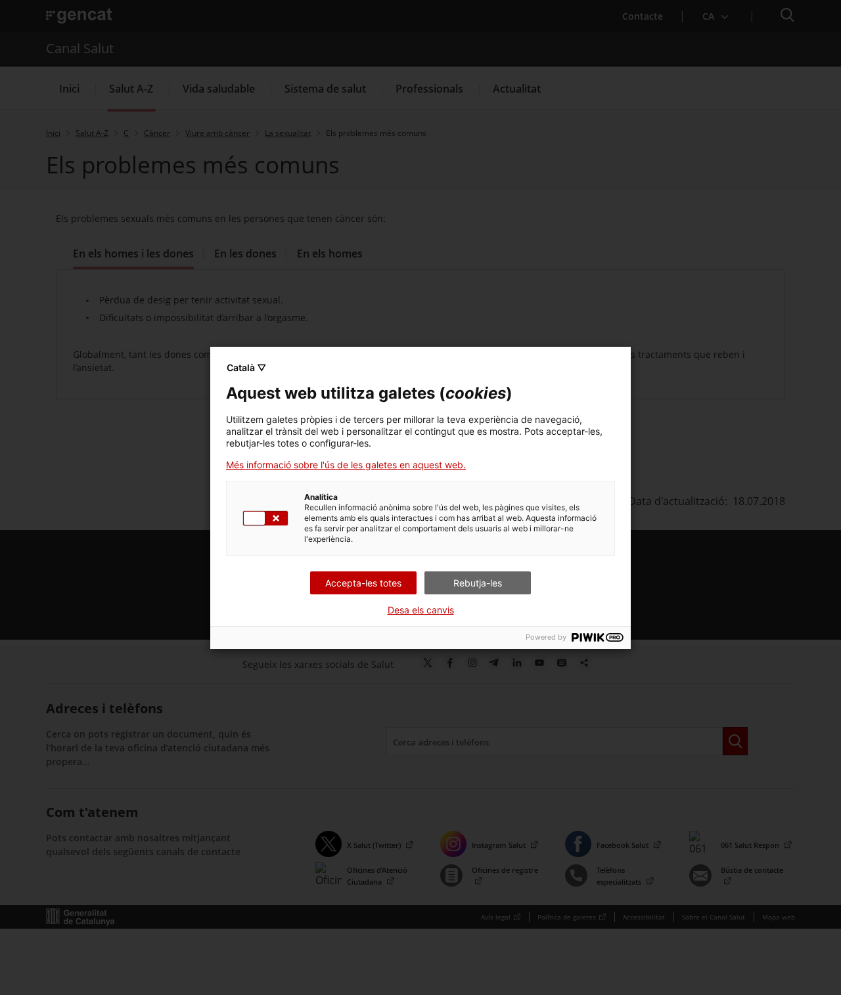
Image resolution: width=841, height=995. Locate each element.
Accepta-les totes (363, 582)
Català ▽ (246, 367)
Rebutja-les (477, 582)
